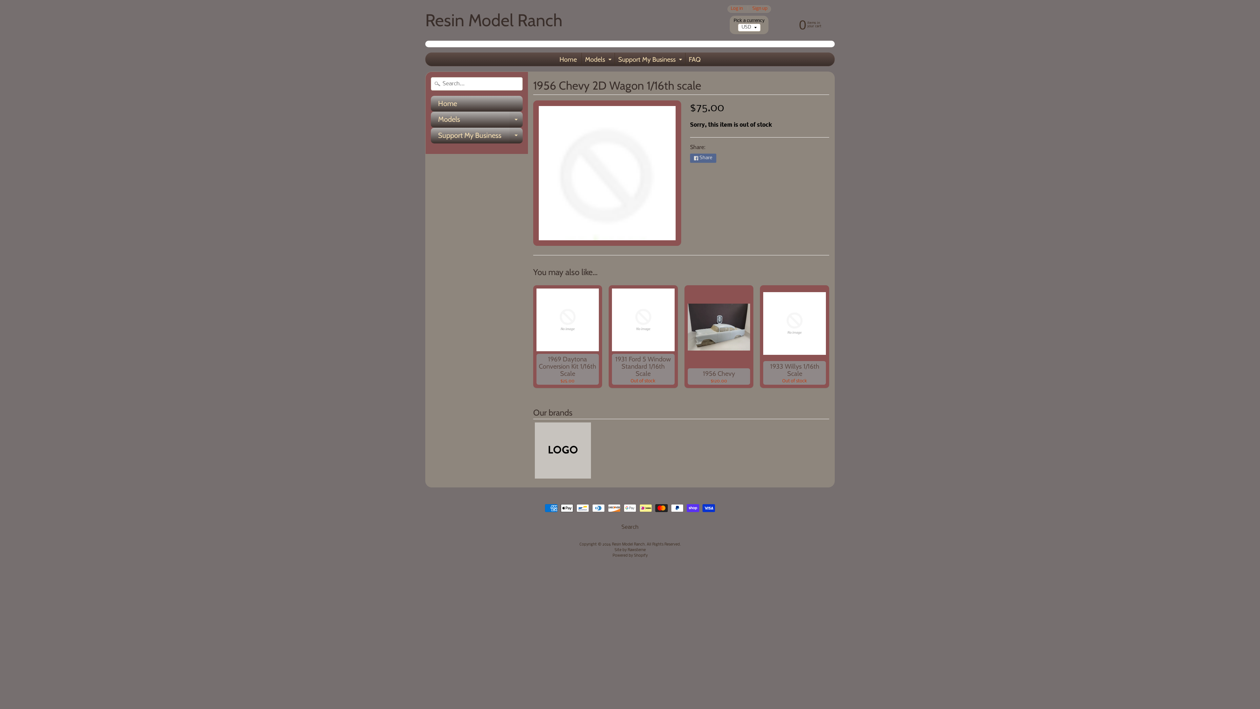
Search (630, 527)
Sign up (759, 9)
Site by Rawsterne (630, 550)
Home (568, 59)
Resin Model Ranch (493, 20)
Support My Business (651, 60)
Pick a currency (749, 20)
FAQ (695, 59)
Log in (737, 9)
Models (599, 60)
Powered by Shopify (630, 556)
